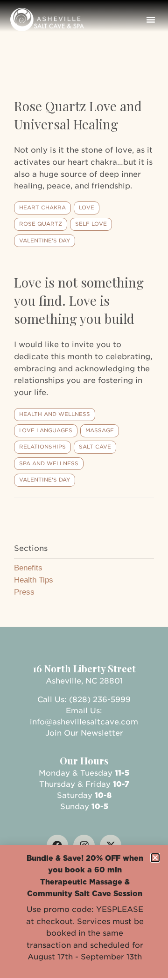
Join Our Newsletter (84, 733)
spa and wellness (48, 463)
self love (91, 224)
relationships (42, 446)
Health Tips (33, 580)
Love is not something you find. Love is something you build (79, 300)
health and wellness (54, 414)
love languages (45, 430)
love (86, 207)
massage (99, 430)
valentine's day (44, 240)
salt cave (95, 446)
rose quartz (40, 224)
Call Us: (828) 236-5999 (84, 699)
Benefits (28, 567)
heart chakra (42, 207)
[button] (151, 20)
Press (24, 592)
